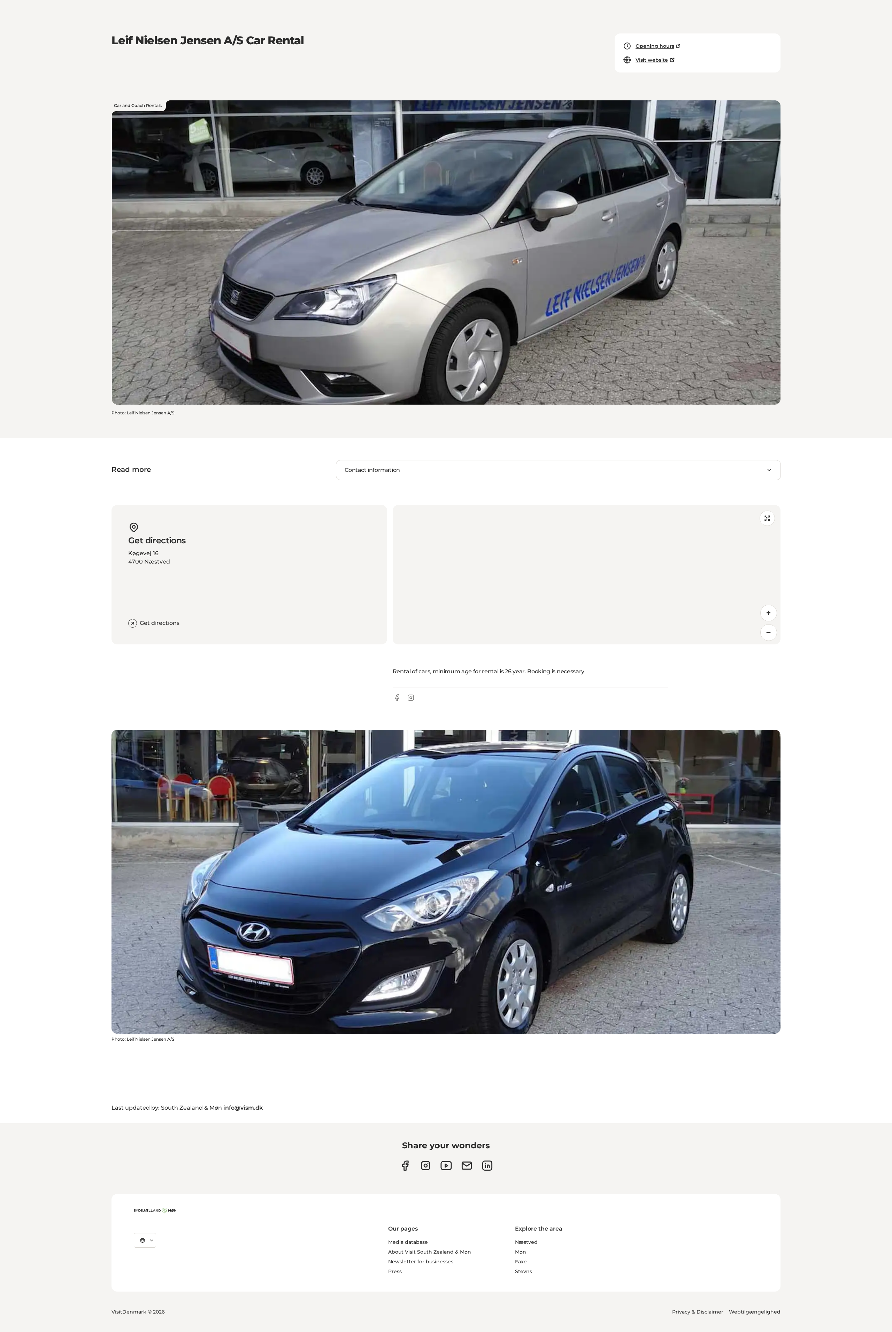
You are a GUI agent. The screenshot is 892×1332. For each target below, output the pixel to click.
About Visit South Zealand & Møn (429, 1252)
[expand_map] (767, 518)
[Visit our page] (426, 1165)
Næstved (526, 1242)
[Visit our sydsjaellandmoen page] (405, 1165)
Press (395, 1271)
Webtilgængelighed (754, 1312)
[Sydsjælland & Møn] (155, 1211)
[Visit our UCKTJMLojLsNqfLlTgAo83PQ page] (446, 1165)
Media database (408, 1242)
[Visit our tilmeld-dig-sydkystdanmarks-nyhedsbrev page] (467, 1165)
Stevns (523, 1271)
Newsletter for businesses (420, 1261)
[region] (586, 574)
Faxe (521, 1261)
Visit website (652, 60)
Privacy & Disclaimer (697, 1312)
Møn (520, 1252)
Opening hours (655, 46)
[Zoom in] (768, 613)
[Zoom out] (768, 632)
